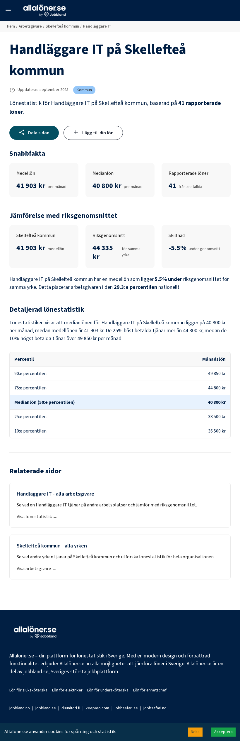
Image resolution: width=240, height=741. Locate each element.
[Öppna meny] (8, 10)
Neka (195, 732)
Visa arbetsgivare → (36, 568)
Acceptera (223, 732)
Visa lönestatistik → (37, 516)
